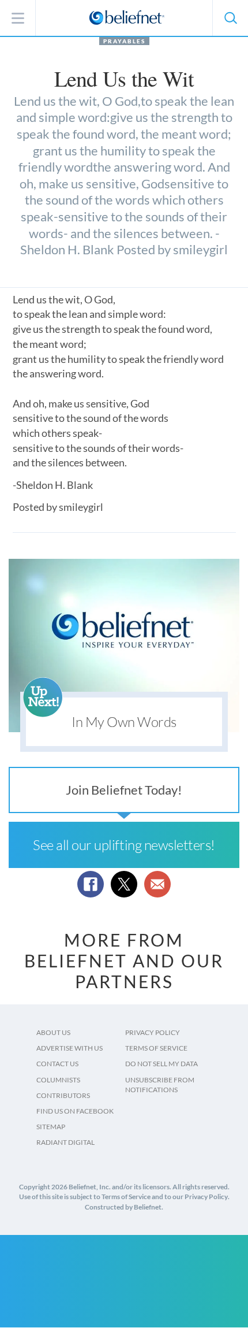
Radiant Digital (65, 1142)
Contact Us (57, 1063)
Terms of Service (156, 1048)
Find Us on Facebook (75, 1111)
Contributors (63, 1095)
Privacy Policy (152, 1032)
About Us (53, 1032)
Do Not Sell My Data (161, 1063)
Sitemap (50, 1126)
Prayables (124, 41)
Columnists (58, 1079)
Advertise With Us (69, 1048)
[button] (230, 18)
